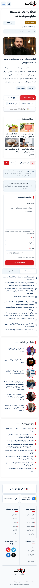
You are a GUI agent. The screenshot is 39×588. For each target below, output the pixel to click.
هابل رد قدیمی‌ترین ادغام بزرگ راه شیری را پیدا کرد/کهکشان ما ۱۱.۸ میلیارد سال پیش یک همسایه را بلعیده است (18, 291)
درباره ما (32, 547)
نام (32, 238)
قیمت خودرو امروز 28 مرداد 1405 (23, 296)
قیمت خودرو (30, 515)
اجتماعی (14, 519)
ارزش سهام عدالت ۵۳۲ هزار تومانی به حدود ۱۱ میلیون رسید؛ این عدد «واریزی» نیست (18, 303)
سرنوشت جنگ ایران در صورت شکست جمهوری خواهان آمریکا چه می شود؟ (20, 435)
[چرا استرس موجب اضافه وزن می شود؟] (27, 127)
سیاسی (15, 523)
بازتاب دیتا (31, 534)
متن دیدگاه (30, 203)
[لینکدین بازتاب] (8, 555)
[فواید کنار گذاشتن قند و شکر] (12, 142)
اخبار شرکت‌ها (30, 530)
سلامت (15, 534)
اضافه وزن (30, 88)
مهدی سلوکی (20, 88)
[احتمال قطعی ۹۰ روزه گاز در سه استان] (31, 351)
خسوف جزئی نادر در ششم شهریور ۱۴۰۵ (14, 361)
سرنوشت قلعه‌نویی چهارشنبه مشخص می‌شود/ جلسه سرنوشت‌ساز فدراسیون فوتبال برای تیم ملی (19, 445)
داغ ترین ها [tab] (11, 271)
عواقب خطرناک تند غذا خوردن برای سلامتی (28, 152)
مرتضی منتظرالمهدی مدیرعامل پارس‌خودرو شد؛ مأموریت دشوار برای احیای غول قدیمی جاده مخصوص (18, 314)
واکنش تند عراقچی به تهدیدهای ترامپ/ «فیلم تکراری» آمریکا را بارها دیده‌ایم (14, 408)
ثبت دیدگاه (6, 163)
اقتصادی (14, 515)
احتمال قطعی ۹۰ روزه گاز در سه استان (15, 350)
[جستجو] (9, 4)
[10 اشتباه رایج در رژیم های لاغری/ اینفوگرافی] (12, 127)
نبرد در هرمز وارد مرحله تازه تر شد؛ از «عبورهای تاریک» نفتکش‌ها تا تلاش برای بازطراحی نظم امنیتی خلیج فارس (14, 385)
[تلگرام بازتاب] (13, 549)
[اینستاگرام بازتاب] (8, 549)
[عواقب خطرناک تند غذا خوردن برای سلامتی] (27, 142)
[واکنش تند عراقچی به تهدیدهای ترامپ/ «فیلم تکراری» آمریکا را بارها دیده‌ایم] (31, 408)
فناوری (15, 530)
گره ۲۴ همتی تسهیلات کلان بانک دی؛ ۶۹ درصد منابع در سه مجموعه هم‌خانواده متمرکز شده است (19, 284)
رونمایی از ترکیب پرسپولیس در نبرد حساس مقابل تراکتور (19, 451)
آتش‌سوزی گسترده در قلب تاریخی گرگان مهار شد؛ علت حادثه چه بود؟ (18, 278)
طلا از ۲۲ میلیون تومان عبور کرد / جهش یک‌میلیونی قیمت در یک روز (19, 325)
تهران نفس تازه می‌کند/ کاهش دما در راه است (20, 441)
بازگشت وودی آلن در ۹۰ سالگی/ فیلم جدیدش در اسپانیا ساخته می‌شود (15, 397)
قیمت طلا (31, 519)
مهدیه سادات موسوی (27, 27)
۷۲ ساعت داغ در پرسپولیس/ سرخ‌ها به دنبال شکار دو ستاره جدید (18, 330)
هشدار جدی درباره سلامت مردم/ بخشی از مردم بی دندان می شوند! (19, 463)
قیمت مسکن (30, 523)
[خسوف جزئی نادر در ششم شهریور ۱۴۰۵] (31, 362)
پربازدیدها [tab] (28, 271)
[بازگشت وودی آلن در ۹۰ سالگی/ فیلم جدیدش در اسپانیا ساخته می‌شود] (31, 397)
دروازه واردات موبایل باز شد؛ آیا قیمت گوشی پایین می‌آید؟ (19, 308)
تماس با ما (31, 551)
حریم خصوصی (30, 555)
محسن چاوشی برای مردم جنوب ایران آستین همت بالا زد (15, 372)
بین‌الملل (14, 526)
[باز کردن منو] (3, 4)
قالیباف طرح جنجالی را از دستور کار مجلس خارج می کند (19, 429)
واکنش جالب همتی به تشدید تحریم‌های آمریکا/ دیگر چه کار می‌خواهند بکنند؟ (19, 457)
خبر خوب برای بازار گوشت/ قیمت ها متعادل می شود (20, 470)
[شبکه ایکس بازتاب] (13, 555)
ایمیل (31, 248)
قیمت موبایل (30, 526)
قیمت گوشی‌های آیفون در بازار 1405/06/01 (21, 319)
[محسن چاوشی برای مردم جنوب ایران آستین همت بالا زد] (31, 373)
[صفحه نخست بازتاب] (19, 571)
